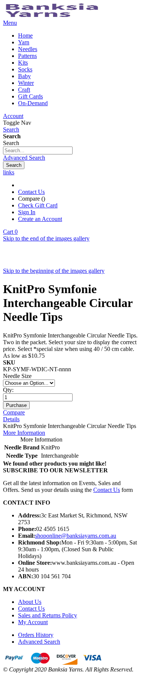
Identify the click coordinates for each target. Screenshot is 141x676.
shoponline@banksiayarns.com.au (75, 535)
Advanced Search (24, 157)
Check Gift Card (38, 205)
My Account (33, 622)
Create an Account (40, 219)
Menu (10, 23)
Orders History (35, 635)
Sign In (26, 212)
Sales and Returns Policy (47, 615)
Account (13, 116)
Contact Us (31, 192)
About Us (29, 602)
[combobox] (38, 150)
